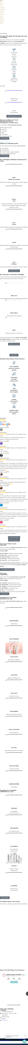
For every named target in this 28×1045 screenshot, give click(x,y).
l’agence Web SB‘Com (22, 1038)
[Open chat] (24, 1041)
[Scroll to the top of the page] (0, 1041)
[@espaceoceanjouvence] (4, 975)
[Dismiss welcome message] (25, 1036)
